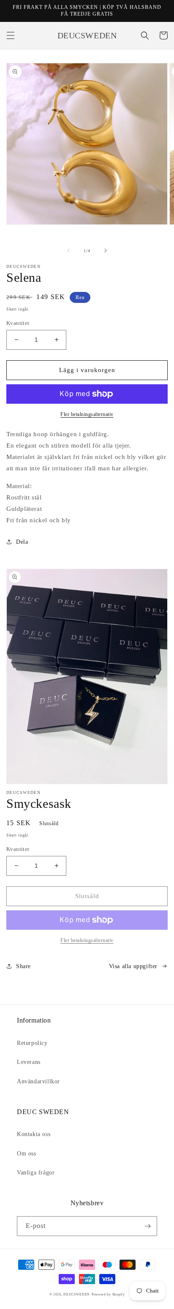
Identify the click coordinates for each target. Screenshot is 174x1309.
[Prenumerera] (147, 1226)
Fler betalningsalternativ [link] (87, 940)
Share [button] (23, 966)
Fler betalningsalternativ (87, 414)
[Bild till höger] (105, 250)
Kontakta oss (33, 1134)
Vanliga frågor (35, 1172)
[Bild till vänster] (68, 250)
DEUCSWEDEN (76, 1294)
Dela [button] (22, 542)
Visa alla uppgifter (133, 966)
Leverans (29, 1062)
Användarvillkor (38, 1081)
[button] (10, 35)
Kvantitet (18, 323)
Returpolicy (32, 1043)
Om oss (26, 1153)
